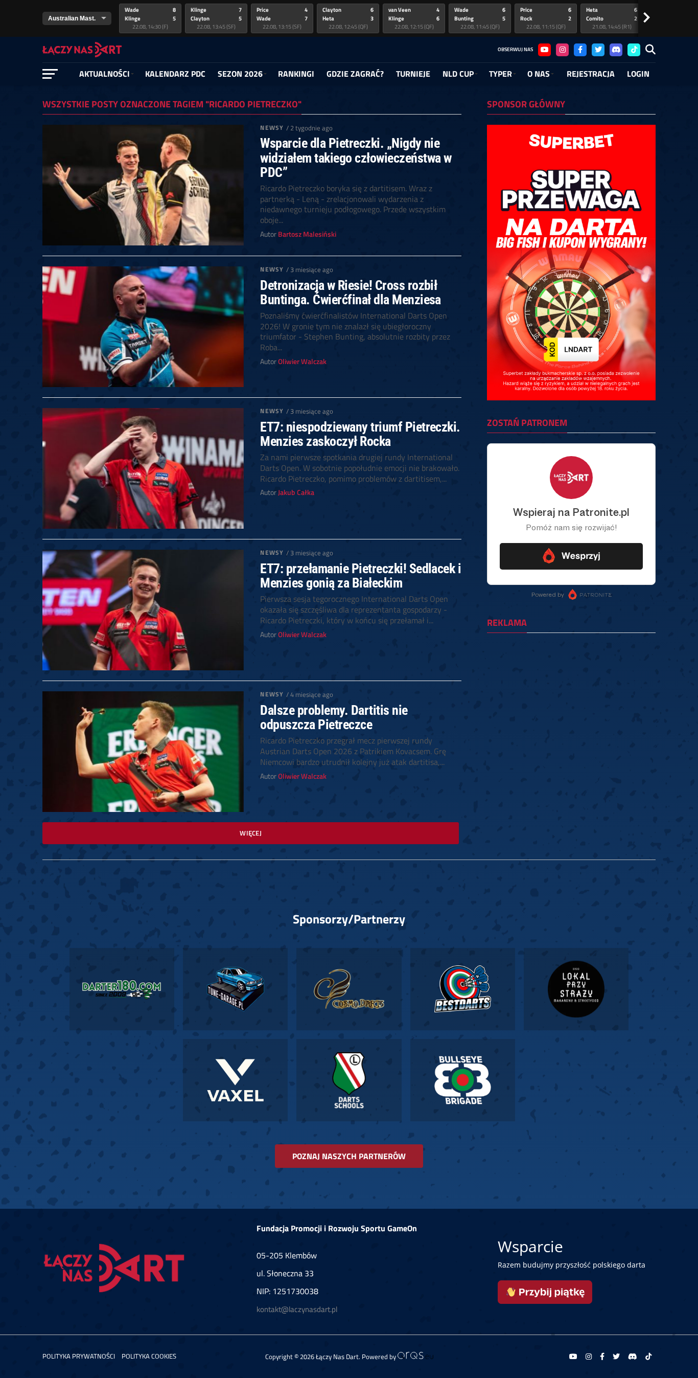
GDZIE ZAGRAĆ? (355, 73)
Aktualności (104, 73)
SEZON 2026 (240, 73)
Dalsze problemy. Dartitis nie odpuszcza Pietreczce (333, 717)
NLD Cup (458, 73)
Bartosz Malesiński (307, 234)
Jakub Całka (296, 492)
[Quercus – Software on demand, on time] (415, 1356)
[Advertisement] (571, 707)
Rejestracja (591, 73)
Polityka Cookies (149, 1356)
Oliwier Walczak (302, 361)
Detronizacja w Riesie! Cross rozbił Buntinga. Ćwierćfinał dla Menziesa (350, 292)
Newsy (272, 127)
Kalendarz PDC (175, 73)
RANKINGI (296, 73)
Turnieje (413, 73)
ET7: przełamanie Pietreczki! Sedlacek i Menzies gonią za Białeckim (360, 575)
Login (638, 73)
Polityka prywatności (78, 1356)
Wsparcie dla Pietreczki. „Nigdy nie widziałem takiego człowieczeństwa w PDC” (355, 157)
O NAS (538, 73)
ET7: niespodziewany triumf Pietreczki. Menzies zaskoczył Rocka (360, 434)
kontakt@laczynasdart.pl (297, 1309)
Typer (500, 73)
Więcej (251, 833)
